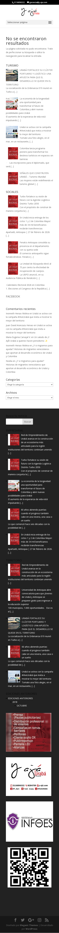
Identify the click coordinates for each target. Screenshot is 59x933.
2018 (14, 702)
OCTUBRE (22, 705)
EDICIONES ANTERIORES (20, 698)
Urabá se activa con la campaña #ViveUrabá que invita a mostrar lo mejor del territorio (29, 317)
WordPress (31, 928)
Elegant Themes (29, 925)
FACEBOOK (13, 296)
